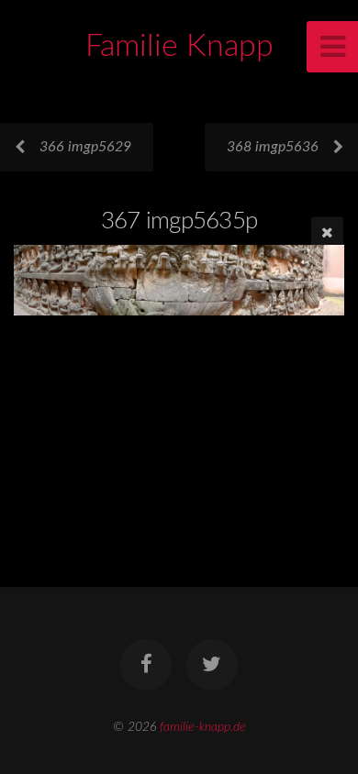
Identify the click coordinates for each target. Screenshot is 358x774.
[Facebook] (146, 665)
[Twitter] (212, 665)
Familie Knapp (179, 46)
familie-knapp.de (203, 727)
